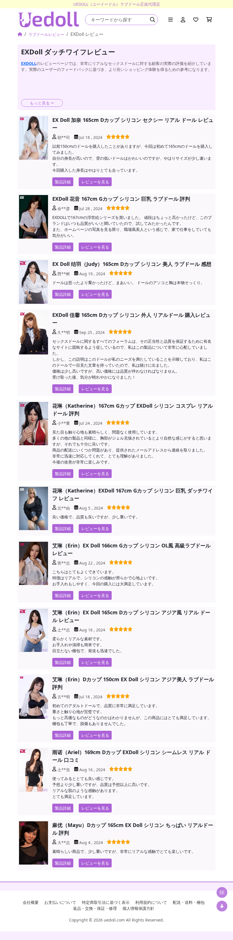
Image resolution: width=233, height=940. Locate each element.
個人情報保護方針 (138, 908)
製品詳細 (63, 181)
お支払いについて (60, 902)
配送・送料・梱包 (189, 902)
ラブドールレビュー (46, 34)
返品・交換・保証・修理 (95, 908)
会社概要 (31, 902)
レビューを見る (95, 181)
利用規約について (151, 902)
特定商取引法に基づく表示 (106, 902)
